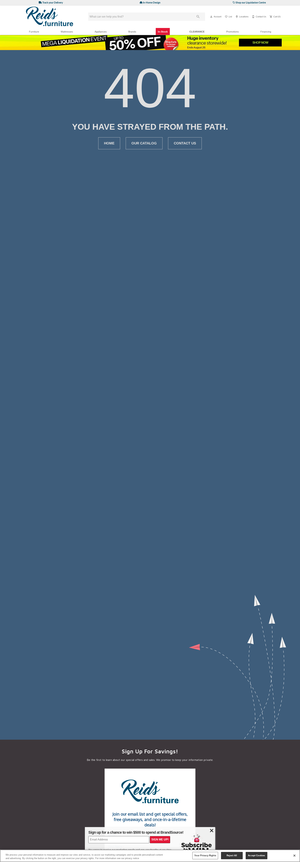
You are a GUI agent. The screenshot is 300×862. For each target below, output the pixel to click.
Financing (265, 31)
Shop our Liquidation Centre (250, 2)
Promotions (232, 31)
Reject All (232, 855)
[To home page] (49, 16)
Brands (132, 31)
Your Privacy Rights (205, 855)
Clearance (197, 31)
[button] (211, 17)
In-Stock (163, 31)
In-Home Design (151, 2)
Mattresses (67, 31)
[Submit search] (198, 17)
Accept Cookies (256, 855)
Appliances (101, 31)
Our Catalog (144, 143)
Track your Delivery (52, 2)
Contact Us (185, 143)
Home (109, 143)
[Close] (294, 855)
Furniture (34, 31)
